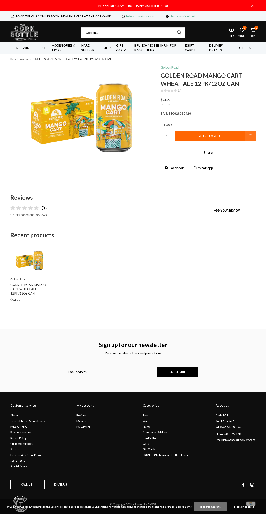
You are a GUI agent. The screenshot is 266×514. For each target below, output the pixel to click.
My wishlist (83, 427)
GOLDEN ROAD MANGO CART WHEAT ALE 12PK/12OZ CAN (28, 289)
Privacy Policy (18, 427)
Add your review (227, 210)
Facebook (176, 168)
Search (179, 32)
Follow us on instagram (140, 16)
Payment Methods (21, 432)
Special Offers (18, 466)
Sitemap (15, 449)
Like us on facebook (182, 16)
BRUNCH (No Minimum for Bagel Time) (155, 48)
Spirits (41, 48)
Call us (26, 484)
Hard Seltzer (87, 48)
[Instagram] (252, 484)
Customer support (21, 443)
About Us (16, 415)
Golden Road (170, 67)
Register (81, 415)
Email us (60, 484)
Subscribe (177, 372)
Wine (27, 48)
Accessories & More (63, 48)
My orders (82, 421)
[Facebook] (243, 484)
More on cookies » (245, 506)
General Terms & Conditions (27, 421)
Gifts (107, 48)
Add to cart (210, 136)
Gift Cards (121, 48)
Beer (14, 48)
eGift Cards (190, 48)
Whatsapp (205, 168)
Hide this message (210, 506)
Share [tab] (208, 152)
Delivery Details (216, 48)
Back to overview (20, 59)
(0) (179, 90)
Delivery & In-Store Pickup (26, 455)
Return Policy (18, 438)
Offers (245, 48)
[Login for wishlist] (250, 136)
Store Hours (17, 460)
